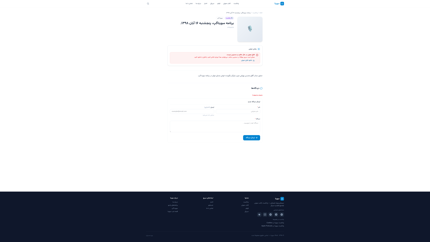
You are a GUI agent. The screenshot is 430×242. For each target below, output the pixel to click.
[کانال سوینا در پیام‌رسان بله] (259, 214)
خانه (261, 13)
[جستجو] (148, 4)
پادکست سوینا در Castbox (275, 223)
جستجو (210, 205)
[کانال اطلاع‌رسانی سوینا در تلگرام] (282, 214)
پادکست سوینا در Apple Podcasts (272, 226)
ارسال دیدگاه (250, 137)
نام (258, 107)
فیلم (218, 3)
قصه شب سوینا (173, 211)
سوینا (277, 3)
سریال (212, 3)
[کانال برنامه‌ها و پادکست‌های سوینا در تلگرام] (276, 214)
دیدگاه (257, 119)
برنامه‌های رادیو (173, 205)
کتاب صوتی (226, 3)
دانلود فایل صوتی (246, 60)
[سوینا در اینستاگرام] (265, 214)
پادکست (236, 3)
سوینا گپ (220, 18)
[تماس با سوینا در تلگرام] (270, 214)
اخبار (205, 3)
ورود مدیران (149, 235)
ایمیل (209, 107)
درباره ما (198, 3)
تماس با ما (189, 3)
